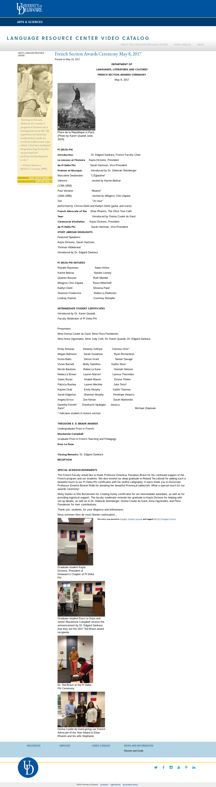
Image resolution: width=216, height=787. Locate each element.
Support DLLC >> (44, 181)
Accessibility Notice (130, 784)
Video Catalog (101, 745)
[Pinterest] (186, 767)
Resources (33, 745)
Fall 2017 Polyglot (161, 519)
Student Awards (135, 519)
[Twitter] (155, 767)
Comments (104, 784)
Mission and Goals (133, 750)
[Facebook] (163, 767)
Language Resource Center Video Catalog (78, 38)
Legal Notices (115, 784)
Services (64, 745)
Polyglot (123, 519)
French (173, 519)
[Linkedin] (193, 767)
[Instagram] (171, 767)
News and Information (138, 745)
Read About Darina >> (40, 178)
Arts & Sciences (30, 21)
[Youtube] (178, 767)
